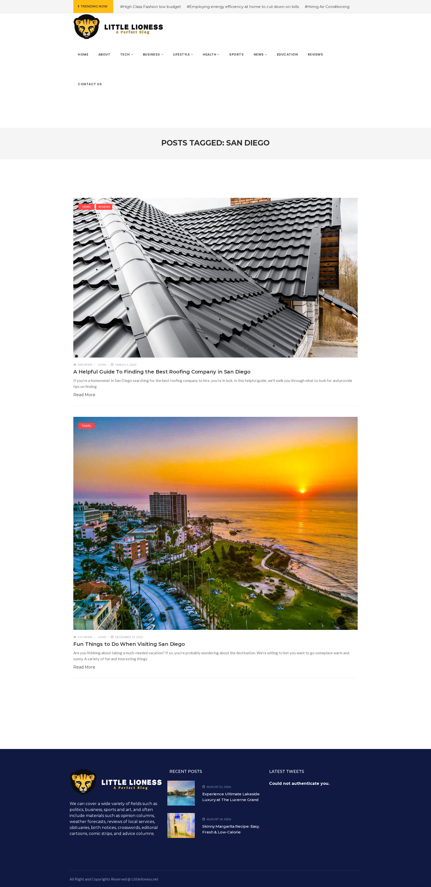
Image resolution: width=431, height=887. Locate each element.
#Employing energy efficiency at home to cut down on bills (243, 6)
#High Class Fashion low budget (150, 6)
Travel (86, 425)
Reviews (104, 206)
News (86, 206)
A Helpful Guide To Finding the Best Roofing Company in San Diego (161, 372)
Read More (84, 394)
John (102, 365)
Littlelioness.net (144, 879)
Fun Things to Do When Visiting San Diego (129, 644)
